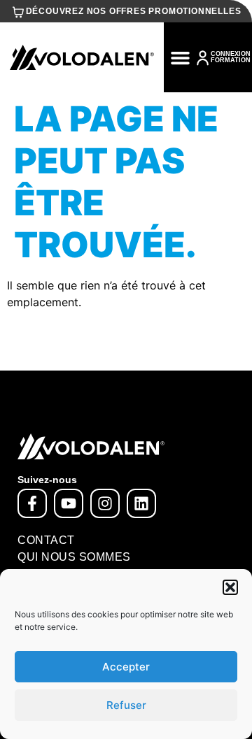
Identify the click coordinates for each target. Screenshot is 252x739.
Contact (46, 540)
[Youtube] (68, 503)
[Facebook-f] (32, 503)
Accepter (126, 666)
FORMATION (231, 60)
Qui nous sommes (74, 557)
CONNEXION (231, 53)
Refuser (126, 705)
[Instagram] (105, 503)
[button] (230, 587)
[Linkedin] (141, 503)
